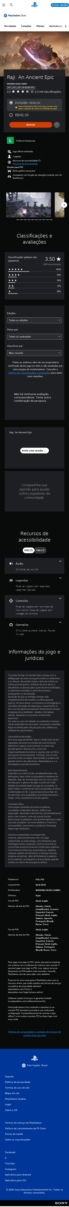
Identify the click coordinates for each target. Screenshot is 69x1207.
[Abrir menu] (4, 5)
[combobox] (34, 320)
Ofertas (40, 26)
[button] (25, 163)
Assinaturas (55, 26)
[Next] (64, 205)
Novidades (10, 26)
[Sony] (61, 1205)
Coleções (26, 26)
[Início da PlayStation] (34, 5)
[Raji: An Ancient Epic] (28, 204)
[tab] (28, 550)
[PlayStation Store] (15, 15)
